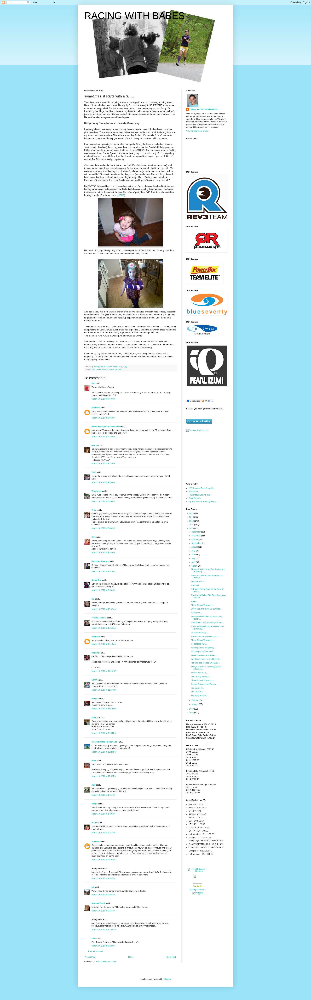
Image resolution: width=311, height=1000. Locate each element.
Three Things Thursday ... (202, 605)
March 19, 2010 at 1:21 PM (103, 795)
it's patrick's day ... (199, 644)
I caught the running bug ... (200, 495)
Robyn (95, 804)
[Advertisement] (206, 457)
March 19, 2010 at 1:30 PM (103, 814)
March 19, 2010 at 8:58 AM (103, 552)
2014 (191, 513)
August (194, 547)
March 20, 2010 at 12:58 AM (104, 929)
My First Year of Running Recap (203, 501)
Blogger (167, 979)
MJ (93, 599)
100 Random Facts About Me (201, 488)
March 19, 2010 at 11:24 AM (104, 690)
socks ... (194, 601)
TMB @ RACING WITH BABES (203, 109)
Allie (94, 537)
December (196, 532)
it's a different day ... (199, 632)
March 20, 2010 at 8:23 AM (103, 946)
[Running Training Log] (197, 430)
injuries (98, 369)
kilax (94, 938)
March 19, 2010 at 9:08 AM (103, 590)
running (105, 369)
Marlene (95, 653)
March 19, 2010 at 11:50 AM (104, 709)
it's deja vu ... (196, 613)
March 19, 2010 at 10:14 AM (104, 644)
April (193, 562)
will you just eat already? (202, 651)
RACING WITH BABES (134, 15)
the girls (118, 369)
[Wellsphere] (197, 895)
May (193, 558)
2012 (191, 521)
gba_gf (95, 445)
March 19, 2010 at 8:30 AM (103, 482)
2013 (191, 517)
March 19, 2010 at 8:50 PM (103, 860)
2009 (191, 709)
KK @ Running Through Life (104, 742)
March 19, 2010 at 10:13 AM (104, 628)
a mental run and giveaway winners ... (207, 623)
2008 (191, 713)
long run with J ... (198, 581)
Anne (94, 761)
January (195, 704)
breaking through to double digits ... (206, 659)
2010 (191, 528)
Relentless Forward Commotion (106, 426)
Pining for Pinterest (100, 561)
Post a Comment (95, 951)
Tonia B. (197, 886)
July (193, 551)
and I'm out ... (197, 692)
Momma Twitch (98, 903)
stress (111, 369)
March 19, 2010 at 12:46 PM (104, 776)
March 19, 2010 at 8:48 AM (103, 528)
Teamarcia (96, 491)
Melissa (95, 699)
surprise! (195, 585)
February (195, 700)
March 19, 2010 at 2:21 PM (103, 833)
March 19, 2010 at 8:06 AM (103, 418)
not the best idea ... (199, 673)
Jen (93, 383)
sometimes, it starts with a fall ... (205, 636)
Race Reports (195, 498)
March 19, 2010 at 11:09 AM (104, 671)
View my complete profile (197, 131)
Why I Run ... (194, 491)
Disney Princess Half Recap (203, 684)
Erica (94, 510)
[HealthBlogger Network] (197, 871)
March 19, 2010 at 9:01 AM (103, 571)
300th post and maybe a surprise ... (206, 609)
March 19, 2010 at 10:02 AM (104, 609)
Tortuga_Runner (99, 618)
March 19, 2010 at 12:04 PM (104, 733)
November (196, 535)
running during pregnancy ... (203, 648)
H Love (95, 822)
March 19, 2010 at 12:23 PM (104, 752)
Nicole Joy (96, 580)
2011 (191, 525)
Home (131, 957)
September (196, 543)
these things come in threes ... (204, 655)
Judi (93, 785)
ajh (93, 887)
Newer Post (90, 957)
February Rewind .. (199, 696)
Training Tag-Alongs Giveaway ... (205, 663)
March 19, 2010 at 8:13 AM (103, 437)
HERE (121, 195)
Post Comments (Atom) (106, 962)
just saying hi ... (198, 688)
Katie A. (95, 717)
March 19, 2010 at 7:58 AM (103, 399)
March (194, 566)
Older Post (171, 957)
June (193, 554)
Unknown (96, 408)
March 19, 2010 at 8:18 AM (103, 463)
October (195, 539)
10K (93, 369)
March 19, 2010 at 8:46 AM (103, 501)
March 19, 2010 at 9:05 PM (103, 895)
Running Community (198, 890)
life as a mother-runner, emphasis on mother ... (207, 576)
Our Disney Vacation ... (201, 677)
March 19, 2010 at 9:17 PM (103, 911)
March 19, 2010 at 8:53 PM (103, 878)
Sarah (94, 680)
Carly (94, 472)
